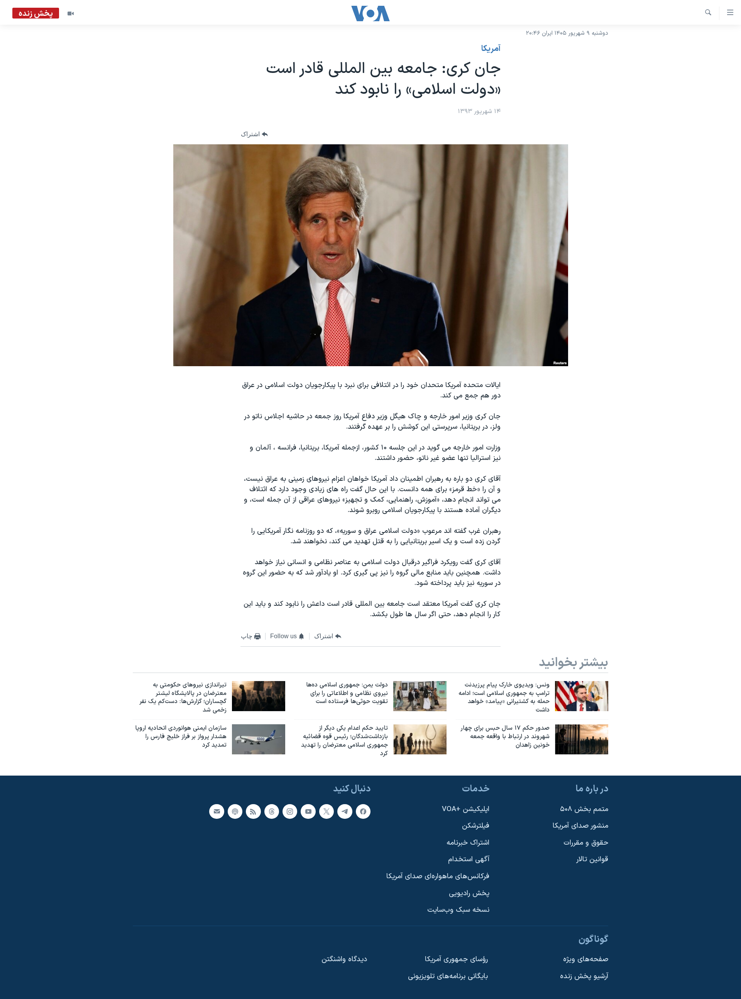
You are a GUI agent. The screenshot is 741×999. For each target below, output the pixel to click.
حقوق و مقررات (585, 843)
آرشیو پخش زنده (584, 976)
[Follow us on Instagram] (290, 811)
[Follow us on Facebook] (363, 811)
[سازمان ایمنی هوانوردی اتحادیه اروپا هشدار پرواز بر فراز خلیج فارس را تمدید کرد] (258, 739)
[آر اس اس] (253, 811)
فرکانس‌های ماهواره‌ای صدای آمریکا (437, 876)
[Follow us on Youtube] (308, 811)
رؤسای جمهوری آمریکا (456, 960)
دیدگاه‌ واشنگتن (344, 960)
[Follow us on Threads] (271, 811)
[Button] (254, 134)
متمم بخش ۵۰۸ (584, 809)
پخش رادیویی (469, 893)
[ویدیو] (70, 13)
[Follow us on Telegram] (344, 811)
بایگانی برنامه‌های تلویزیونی (448, 976)
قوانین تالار (592, 860)
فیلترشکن (475, 826)
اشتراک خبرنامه (468, 843)
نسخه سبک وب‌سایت (458, 910)
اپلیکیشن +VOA (465, 809)
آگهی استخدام (468, 860)
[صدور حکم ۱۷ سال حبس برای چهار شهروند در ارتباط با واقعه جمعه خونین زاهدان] (581, 739)
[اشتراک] (216, 811)
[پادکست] (235, 811)
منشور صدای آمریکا (580, 826)
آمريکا (491, 49)
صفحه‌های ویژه (585, 960)
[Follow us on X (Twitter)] (326, 811)
